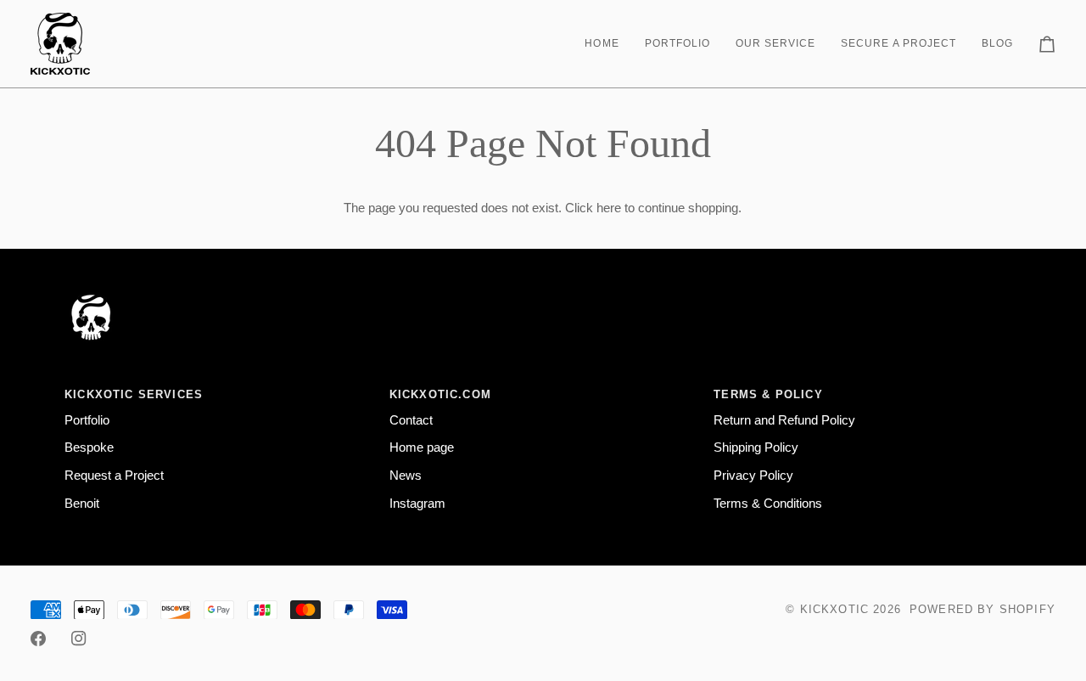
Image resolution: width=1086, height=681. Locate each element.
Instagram (417, 503)
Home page (421, 447)
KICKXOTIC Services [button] (133, 394)
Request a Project (114, 475)
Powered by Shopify (982, 609)
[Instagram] (79, 638)
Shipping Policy (756, 447)
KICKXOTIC (835, 609)
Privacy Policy (753, 475)
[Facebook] (38, 638)
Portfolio (86, 420)
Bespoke (89, 447)
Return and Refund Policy (784, 420)
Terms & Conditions (768, 503)
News (405, 475)
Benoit (81, 503)
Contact (411, 420)
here (608, 208)
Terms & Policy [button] (768, 394)
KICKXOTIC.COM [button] (440, 394)
